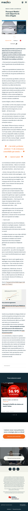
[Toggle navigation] (26, 2)
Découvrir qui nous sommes (14, 458)
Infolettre (9, 509)
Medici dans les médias (13, 8)
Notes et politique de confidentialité (23, 505)
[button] (11, 415)
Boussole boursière (17, 509)
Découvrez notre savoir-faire (14, 436)
